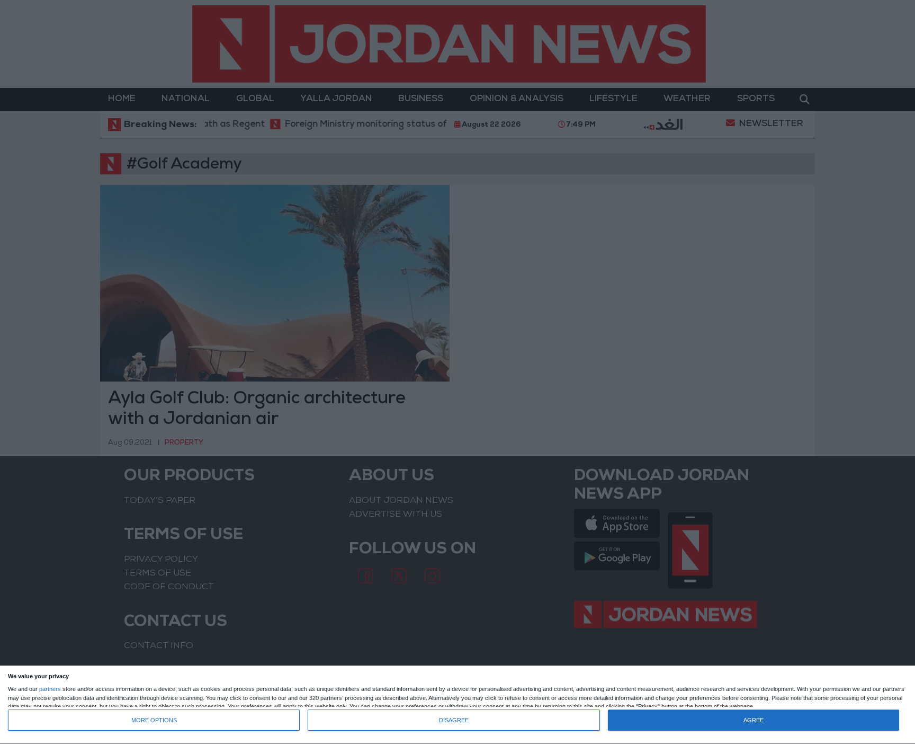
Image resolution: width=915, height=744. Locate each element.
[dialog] (457, 705)
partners (50, 689)
